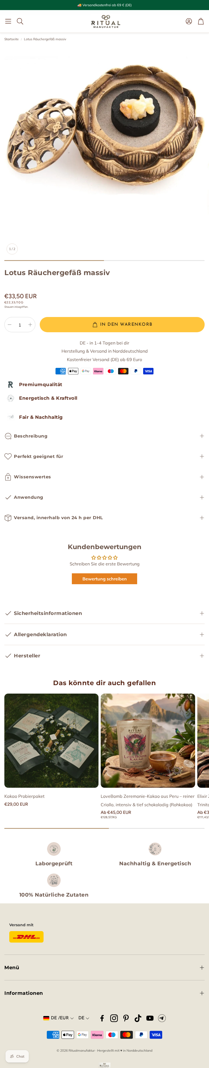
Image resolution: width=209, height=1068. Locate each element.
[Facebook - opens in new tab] (102, 1018)
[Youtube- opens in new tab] (150, 1018)
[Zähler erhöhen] (30, 325)
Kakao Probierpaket (24, 796)
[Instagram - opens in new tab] (114, 1018)
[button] (8, 21)
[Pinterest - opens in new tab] (126, 1018)
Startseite (11, 39)
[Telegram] (162, 1018)
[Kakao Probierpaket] (51, 741)
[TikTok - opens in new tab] (138, 1018)
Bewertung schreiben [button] (104, 578)
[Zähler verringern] (9, 325)
